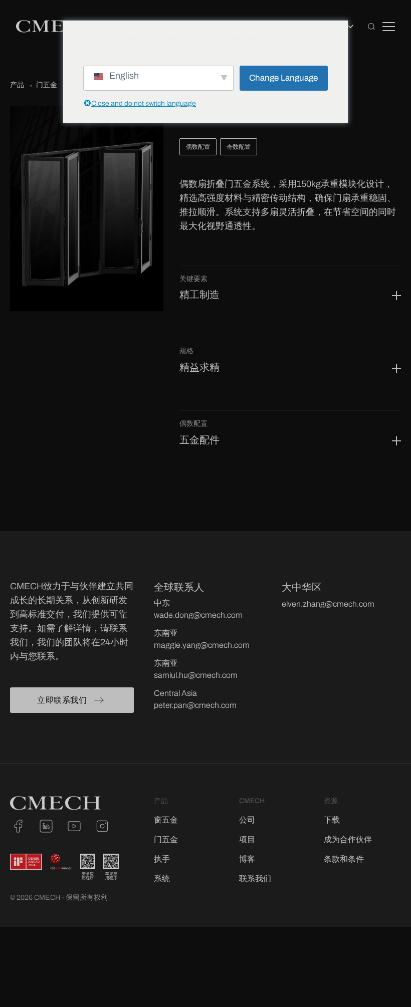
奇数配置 (239, 146)
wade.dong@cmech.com (198, 615)
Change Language (283, 78)
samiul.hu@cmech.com (196, 675)
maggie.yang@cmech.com (202, 645)
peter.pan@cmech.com (195, 705)
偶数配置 (198, 146)
